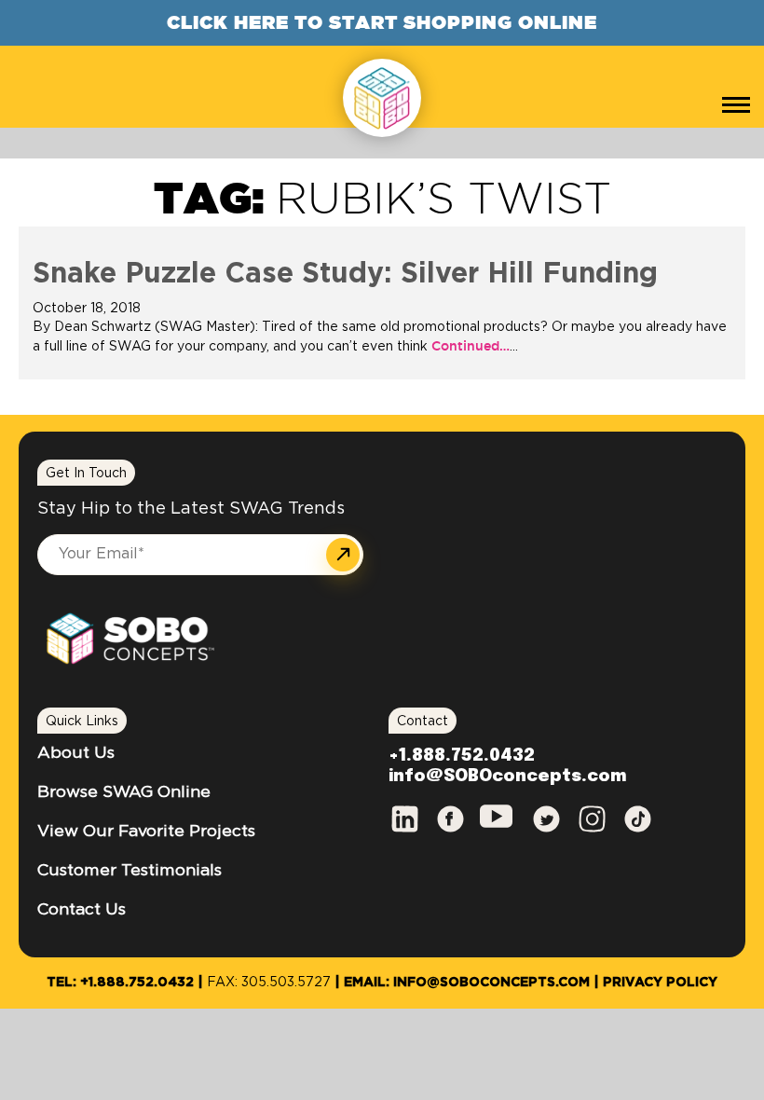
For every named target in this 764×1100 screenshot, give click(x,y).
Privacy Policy (660, 982)
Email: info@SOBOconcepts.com (467, 982)
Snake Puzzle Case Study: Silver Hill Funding (345, 274)
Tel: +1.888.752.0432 (120, 982)
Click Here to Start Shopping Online (382, 22)
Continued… (469, 345)
